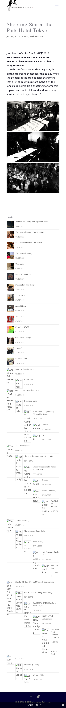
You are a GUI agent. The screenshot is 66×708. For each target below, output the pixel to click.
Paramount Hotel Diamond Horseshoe (55, 633)
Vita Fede (19, 348)
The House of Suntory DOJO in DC (29, 242)
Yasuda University (49, 490)
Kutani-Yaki (28, 379)
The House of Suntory (23, 253)
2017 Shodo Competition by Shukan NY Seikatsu (43, 412)
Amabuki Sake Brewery (24, 369)
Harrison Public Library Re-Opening (38, 592)
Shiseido (45, 480)
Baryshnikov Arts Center (24, 284)
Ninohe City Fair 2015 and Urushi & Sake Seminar (34, 581)
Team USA (19, 316)
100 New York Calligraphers (47, 617)
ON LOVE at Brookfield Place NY (28, 390)
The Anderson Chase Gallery (35, 531)
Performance (36, 36)
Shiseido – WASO (22, 327)
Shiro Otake (20, 295)
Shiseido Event (21, 358)
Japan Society (38, 541)
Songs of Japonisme (23, 274)
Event (25, 36)
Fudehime (45, 424)
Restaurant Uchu (30, 400)
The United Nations (22, 445)
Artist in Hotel (54, 652)
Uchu (44, 435)
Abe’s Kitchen (20, 306)
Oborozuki (19, 263)
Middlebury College (31, 664)
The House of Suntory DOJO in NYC (29, 232)
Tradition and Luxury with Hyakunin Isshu (31, 221)
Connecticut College (23, 337)
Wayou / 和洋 (38, 675)
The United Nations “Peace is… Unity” (39, 456)
